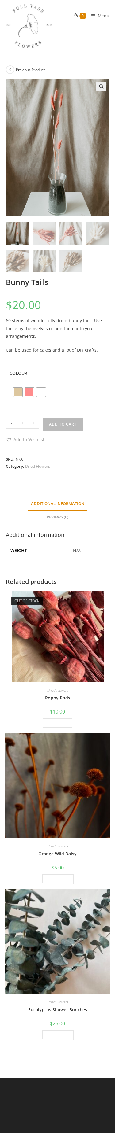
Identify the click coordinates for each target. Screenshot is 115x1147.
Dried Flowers (37, 466)
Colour (18, 373)
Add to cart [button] (57, 878)
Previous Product (30, 69)
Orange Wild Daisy (57, 854)
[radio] (17, 392)
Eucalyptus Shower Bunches (57, 1009)
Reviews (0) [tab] (57, 517)
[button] (101, 86)
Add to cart (63, 424)
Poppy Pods (57, 698)
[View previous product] (10, 69)
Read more (57, 722)
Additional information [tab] (57, 503)
